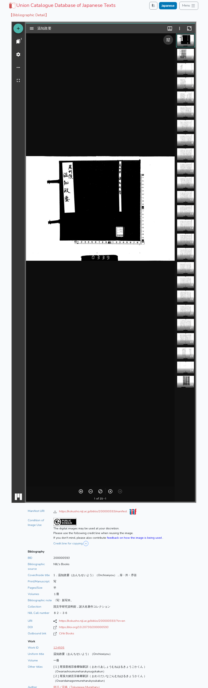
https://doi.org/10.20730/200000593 (84, 627)
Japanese (167, 5)
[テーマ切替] (153, 5)
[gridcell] (62, 5)
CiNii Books (66, 633)
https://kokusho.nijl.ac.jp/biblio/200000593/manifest (93, 511)
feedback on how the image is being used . (135, 538)
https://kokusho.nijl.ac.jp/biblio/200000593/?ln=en (92, 621)
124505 (58, 648)
